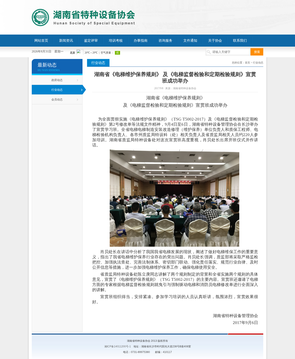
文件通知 (190, 40)
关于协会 (215, 40)
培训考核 (116, 40)
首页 (247, 62)
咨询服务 (165, 40)
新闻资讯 (66, 40)
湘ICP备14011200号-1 (117, 346)
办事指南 (141, 40)
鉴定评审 (91, 40)
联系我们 (240, 40)
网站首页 (41, 40)
